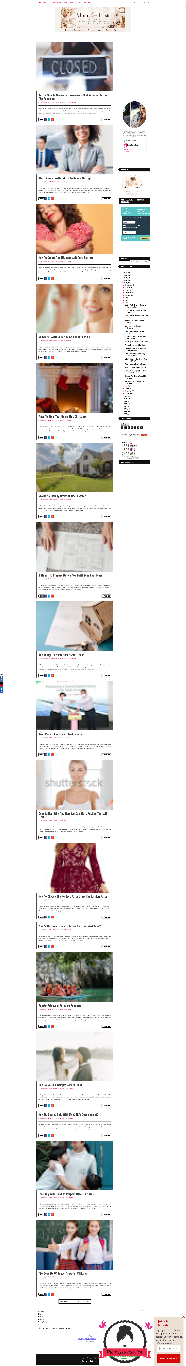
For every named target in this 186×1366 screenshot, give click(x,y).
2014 (125, 414)
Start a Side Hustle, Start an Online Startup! (64, 178)
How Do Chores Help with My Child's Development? (68, 1114)
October (128, 290)
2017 (125, 406)
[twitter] (134, 2)
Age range (125, 220)
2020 (125, 398)
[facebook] (138, 2)
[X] (1, 683)
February (128, 391)
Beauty (71, 2)
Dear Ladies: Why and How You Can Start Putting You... (135, 349)
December (129, 285)
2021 (125, 396)
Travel (61, 1009)
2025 (125, 275)
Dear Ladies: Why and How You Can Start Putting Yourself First (72, 815)
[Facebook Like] (1, 680)
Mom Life (52, 2)
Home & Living (62, 2)
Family (61, 102)
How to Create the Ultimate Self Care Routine (65, 257)
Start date (125, 230)
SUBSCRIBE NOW (169, 1358)
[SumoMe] (1, 691)
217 (83, 1301)
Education (62, 1088)
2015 (125, 411)
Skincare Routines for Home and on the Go (64, 337)
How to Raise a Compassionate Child (60, 1085)
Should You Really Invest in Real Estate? (62, 496)
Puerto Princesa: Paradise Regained (59, 1005)
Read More (106, 119)
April (127, 386)
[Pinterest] (1, 685)
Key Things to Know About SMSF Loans (61, 654)
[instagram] (141, 2)
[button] (169, 1323)
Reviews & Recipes (83, 2)
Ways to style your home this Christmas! (62, 416)
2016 (125, 409)
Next (88, 1301)
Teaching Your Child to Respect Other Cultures (66, 1194)
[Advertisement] (134, 67)
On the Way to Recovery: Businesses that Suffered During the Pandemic (73, 97)
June (127, 300)
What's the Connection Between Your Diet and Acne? (69, 926)
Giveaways (41, 1311)
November (129, 287)
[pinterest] (144, 2)
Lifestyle (41, 2)
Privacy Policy (42, 1322)
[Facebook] (1, 677)
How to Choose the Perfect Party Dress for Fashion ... (135, 355)
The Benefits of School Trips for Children (62, 1273)
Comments (73, 102)
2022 (125, 283)
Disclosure (41, 1319)
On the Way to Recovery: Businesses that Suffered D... (135, 306)
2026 (125, 272)
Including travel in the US (132, 225)
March (127, 388)
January (128, 393)
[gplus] (91, 1358)
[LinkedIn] (1, 688)
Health (61, 929)
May (127, 303)
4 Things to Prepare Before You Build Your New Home (70, 575)
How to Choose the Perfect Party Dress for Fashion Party (72, 896)
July (127, 298)
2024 (125, 277)
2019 (125, 401)
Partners (40, 1316)
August (128, 295)
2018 (125, 403)
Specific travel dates (131, 227)
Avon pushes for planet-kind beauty (60, 734)
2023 (125, 280)
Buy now (145, 238)
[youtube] (148, 2)
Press (61, 737)
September (129, 292)
